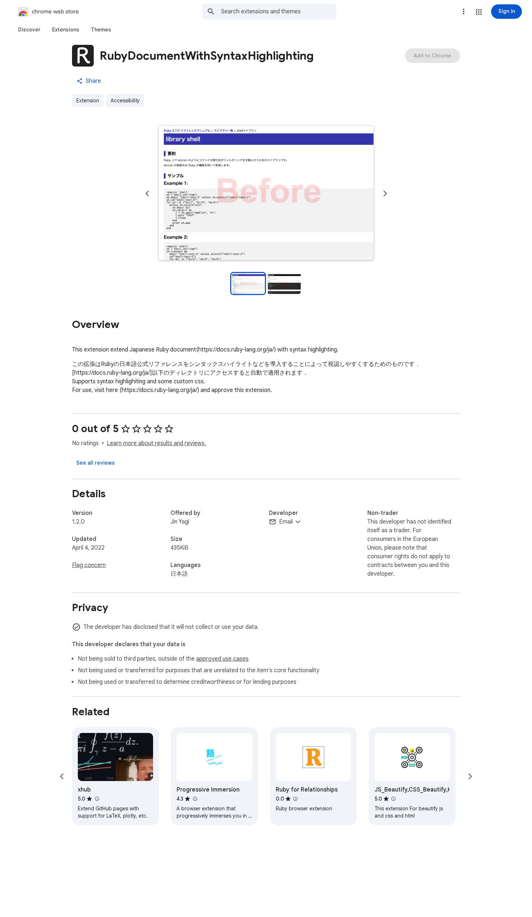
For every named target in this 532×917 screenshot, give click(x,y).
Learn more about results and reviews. (156, 443)
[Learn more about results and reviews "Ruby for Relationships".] (295, 798)
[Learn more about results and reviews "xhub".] (96, 798)
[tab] (29, 29)
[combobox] (278, 11)
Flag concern (89, 565)
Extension (87, 100)
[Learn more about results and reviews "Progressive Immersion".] (194, 798)
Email (286, 521)
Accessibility (125, 100)
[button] (479, 12)
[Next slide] (385, 193)
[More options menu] (463, 11)
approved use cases (222, 658)
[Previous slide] (147, 193)
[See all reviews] (95, 463)
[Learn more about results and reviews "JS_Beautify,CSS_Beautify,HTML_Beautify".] (393, 798)
